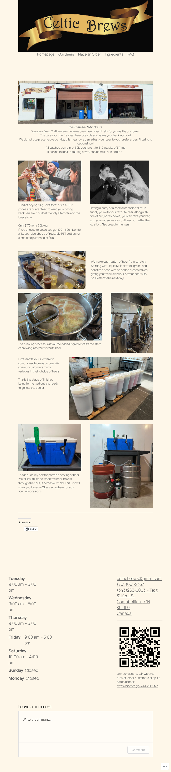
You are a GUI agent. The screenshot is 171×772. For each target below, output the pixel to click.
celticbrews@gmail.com (139, 578)
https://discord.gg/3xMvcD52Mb (137, 686)
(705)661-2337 (130, 584)
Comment (138, 750)
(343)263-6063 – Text (137, 590)
